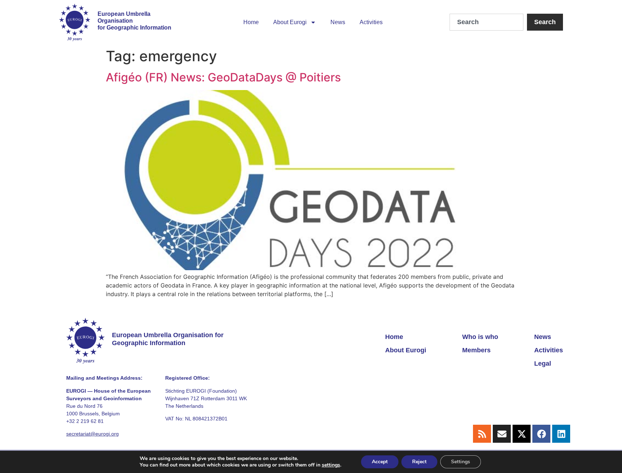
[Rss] (482, 434)
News (337, 22)
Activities (371, 22)
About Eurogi (290, 22)
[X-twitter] (522, 434)
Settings (460, 461)
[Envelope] (502, 434)
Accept (380, 461)
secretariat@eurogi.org (92, 434)
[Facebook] (541, 434)
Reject (419, 461)
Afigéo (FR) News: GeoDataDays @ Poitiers (223, 77)
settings (331, 465)
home (251, 22)
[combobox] (486, 22)
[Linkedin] (561, 434)
